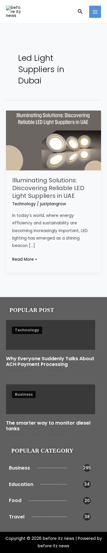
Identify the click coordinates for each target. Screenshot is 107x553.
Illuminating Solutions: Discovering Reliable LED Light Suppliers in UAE (48, 188)
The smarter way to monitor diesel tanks (48, 426)
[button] (80, 12)
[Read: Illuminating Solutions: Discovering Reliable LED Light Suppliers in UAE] (53, 140)
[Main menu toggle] (95, 12)
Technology (24, 204)
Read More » (24, 259)
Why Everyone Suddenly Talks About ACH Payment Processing (50, 361)
